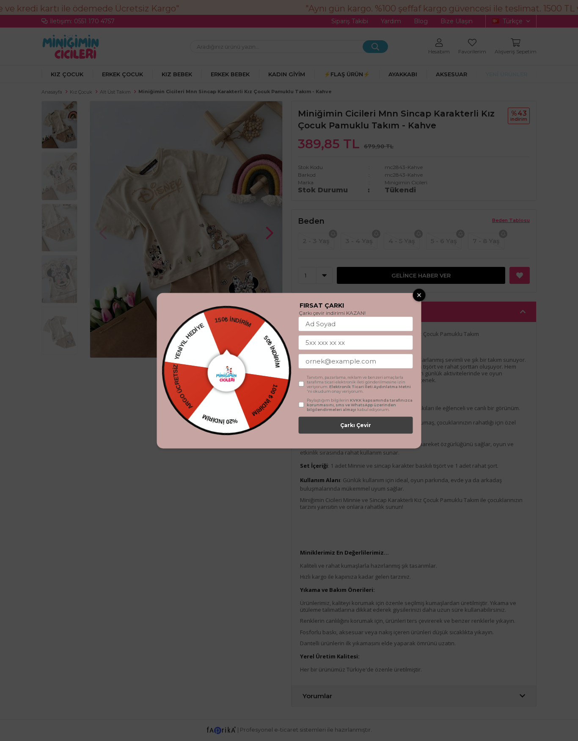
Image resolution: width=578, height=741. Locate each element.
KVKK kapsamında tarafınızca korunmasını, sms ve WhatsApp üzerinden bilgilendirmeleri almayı (360, 404)
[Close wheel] (419, 295)
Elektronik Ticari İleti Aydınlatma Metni (370, 386)
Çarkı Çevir (355, 425)
